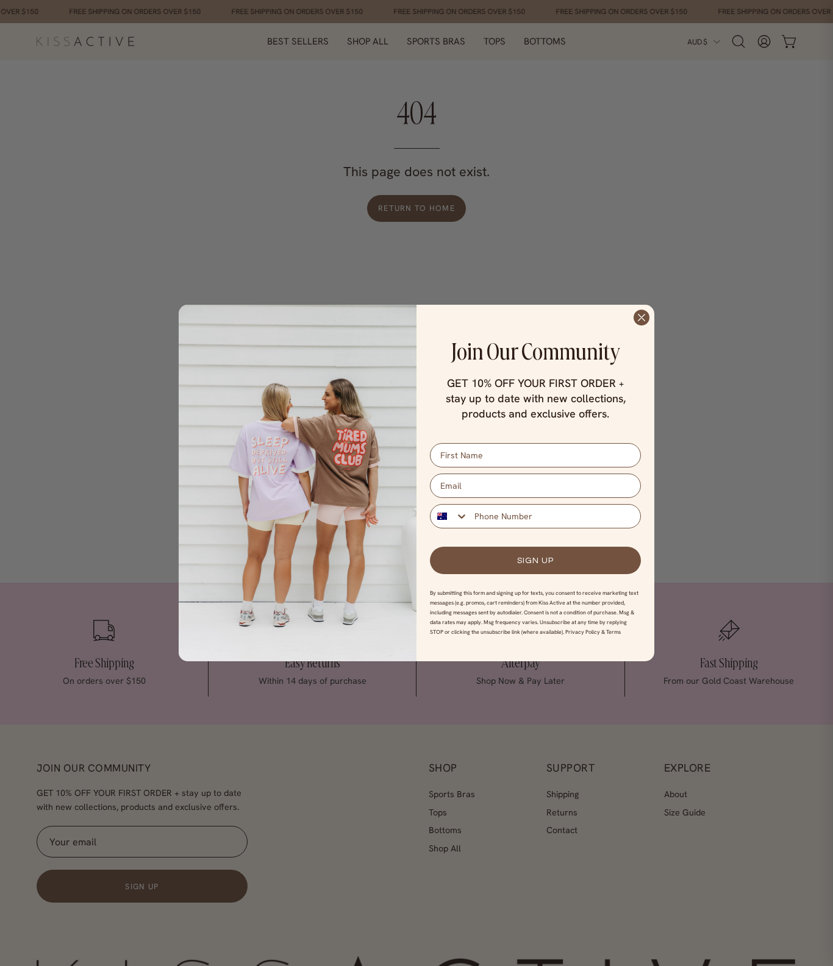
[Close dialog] (641, 317)
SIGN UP (535, 560)
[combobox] (449, 516)
